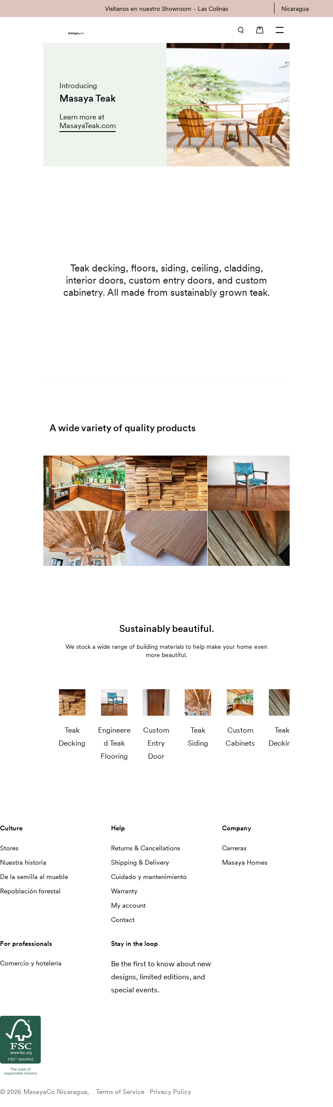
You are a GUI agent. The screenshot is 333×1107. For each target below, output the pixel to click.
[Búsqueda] (240, 30)
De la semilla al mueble (34, 877)
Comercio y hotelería (31, 963)
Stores (9, 848)
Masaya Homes (245, 862)
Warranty (124, 891)
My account (128, 905)
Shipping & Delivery (140, 862)
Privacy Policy (170, 1092)
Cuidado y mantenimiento (149, 877)
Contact (122, 920)
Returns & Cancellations (145, 848)
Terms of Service (120, 1092)
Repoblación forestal (30, 891)
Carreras (234, 848)
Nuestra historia (23, 862)
